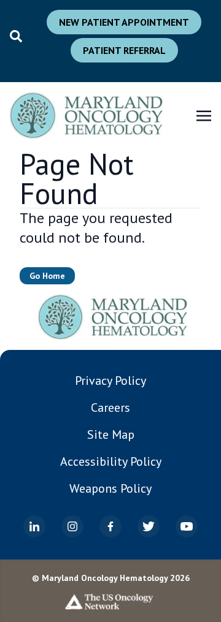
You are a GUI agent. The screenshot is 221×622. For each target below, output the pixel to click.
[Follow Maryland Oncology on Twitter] (148, 526)
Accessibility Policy (110, 461)
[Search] (16, 36)
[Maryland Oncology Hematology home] (113, 317)
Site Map (110, 434)
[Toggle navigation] (203, 114)
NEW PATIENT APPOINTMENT (124, 22)
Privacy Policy (110, 381)
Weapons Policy (110, 488)
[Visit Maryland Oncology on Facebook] (110, 526)
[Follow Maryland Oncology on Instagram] (72, 526)
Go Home (47, 275)
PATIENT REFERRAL (124, 50)
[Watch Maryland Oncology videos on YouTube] (186, 526)
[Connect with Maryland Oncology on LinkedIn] (34, 526)
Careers (110, 407)
